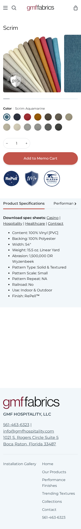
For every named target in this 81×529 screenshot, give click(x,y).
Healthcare (35, 223)
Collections (52, 501)
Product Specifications (24, 203)
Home (47, 464)
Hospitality (12, 223)
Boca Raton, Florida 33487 (29, 444)
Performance (66, 203)
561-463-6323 (16, 424)
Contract (55, 223)
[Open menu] (4, 7)
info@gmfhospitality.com (28, 431)
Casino (52, 218)
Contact (49, 509)
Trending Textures (58, 493)
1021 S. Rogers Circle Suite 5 (30, 437)
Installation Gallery (19, 464)
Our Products (54, 472)
